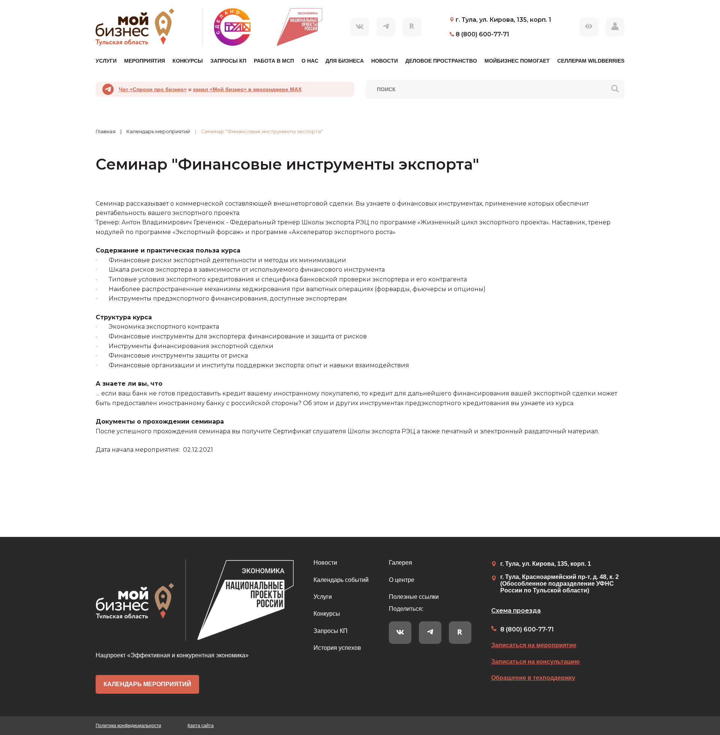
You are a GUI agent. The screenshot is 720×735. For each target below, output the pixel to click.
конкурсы (187, 61)
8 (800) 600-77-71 (527, 629)
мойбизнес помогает (517, 61)
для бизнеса (345, 61)
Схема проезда (516, 610)
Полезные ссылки (414, 597)
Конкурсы (327, 613)
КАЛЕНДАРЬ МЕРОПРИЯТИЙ (147, 684)
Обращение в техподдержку (533, 678)
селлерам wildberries (590, 61)
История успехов (337, 648)
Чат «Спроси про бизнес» (153, 89)
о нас (310, 61)
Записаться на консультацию (535, 661)
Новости (325, 562)
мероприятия (144, 61)
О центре (401, 580)
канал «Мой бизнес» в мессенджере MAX (247, 89)
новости (384, 61)
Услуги (323, 597)
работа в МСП (274, 61)
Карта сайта (201, 725)
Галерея (400, 562)
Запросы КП (331, 631)
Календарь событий (341, 580)
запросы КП (228, 61)
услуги (106, 61)
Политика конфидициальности (128, 725)
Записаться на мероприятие (533, 645)
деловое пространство (441, 61)
